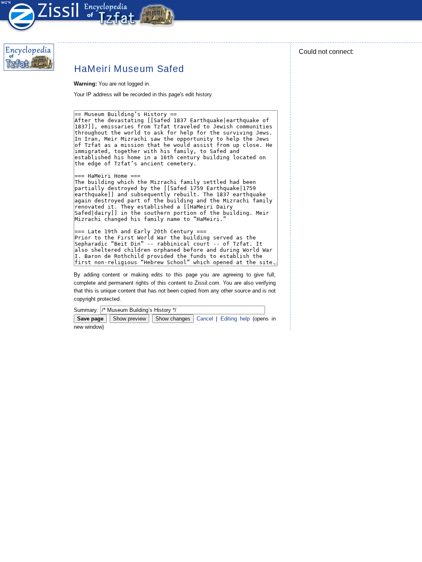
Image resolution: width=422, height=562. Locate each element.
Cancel (205, 319)
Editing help (235, 319)
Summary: (86, 310)
